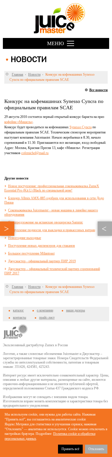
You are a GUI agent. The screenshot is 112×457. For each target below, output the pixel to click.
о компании (45, 310)
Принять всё (70, 449)
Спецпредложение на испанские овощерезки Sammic (45, 222)
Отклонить (96, 449)
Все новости (98, 90)
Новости (34, 74)
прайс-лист (47, 317)
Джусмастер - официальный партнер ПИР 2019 (42, 261)
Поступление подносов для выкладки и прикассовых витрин (51, 230)
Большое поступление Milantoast (31, 253)
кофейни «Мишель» (18, 122)
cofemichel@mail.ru (35, 153)
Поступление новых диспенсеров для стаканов (41, 246)
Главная (17, 74)
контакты (19, 317)
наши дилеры (75, 310)
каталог (18, 310)
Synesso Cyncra (80, 127)
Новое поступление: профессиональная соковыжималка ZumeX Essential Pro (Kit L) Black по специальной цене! (51, 188)
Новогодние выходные (24, 238)
